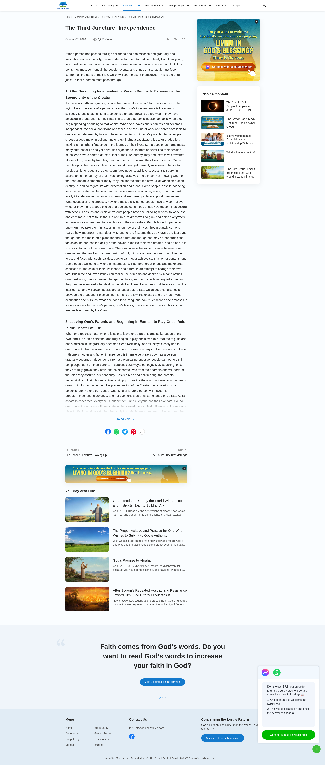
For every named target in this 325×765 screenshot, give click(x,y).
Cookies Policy (153, 758)
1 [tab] (160, 698)
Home (94, 5)
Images (236, 5)
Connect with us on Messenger (222, 738)
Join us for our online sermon (162, 681)
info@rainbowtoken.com (149, 728)
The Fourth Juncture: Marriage (169, 455)
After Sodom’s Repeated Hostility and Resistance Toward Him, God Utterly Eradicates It (150, 593)
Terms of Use (122, 758)
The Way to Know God (113, 16)
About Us (109, 758)
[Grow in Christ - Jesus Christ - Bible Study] (64, 5)
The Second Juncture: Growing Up (86, 455)
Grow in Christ (195, 758)
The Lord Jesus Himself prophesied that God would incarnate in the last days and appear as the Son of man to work (240, 173)
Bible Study (108, 5)
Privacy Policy (137, 758)
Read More (124, 419)
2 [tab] (162, 697)
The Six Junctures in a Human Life (146, 16)
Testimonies (200, 5)
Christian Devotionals (86, 16)
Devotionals (129, 5)
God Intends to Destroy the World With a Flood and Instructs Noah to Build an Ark (148, 503)
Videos (220, 5)
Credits (166, 758)
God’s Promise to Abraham (133, 560)
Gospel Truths (153, 5)
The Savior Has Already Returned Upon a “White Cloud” (241, 123)
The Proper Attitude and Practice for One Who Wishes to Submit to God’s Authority (147, 533)
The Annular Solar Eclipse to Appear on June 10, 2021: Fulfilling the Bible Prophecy (240, 106)
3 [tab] (165, 697)
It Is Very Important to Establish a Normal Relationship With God (240, 139)
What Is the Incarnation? (240, 152)
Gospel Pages (177, 5)
